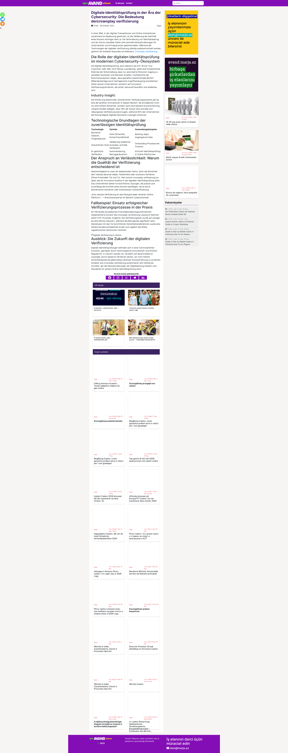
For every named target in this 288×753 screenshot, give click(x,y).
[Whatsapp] (126, 278)
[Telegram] (135, 278)
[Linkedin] (143, 278)
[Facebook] (110, 278)
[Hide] (1, 28)
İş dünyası (120, 3)
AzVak (129, 3)
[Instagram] (118, 278)
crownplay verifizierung (146, 51)
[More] (2, 23)
